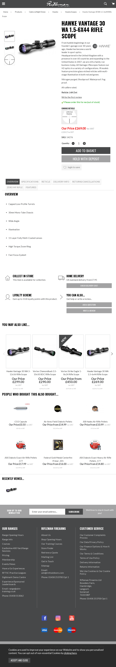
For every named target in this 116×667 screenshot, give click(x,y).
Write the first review (72, 97)
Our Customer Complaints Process (93, 536)
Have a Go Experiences (13, 568)
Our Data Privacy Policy (92, 542)
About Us (46, 535)
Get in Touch (47, 561)
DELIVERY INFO (61, 181)
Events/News (8, 564)
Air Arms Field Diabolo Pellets (58, 421)
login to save (73, 167)
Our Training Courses (51, 543)
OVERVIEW (12, 181)
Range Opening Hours (13, 535)
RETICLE (46, 181)
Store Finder (47, 548)
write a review (89, 310)
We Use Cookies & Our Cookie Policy (95, 572)
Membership (8, 559)
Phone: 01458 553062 (13, 595)
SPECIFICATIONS (29, 181)
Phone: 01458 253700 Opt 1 (55, 577)
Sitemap (45, 565)
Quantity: (65, 143)
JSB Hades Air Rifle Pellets (95, 421)
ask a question (89, 304)
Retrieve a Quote (49, 552)
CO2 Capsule (21, 421)
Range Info (7, 539)
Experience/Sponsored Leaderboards (13, 583)
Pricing (5, 555)
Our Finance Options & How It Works (94, 547)
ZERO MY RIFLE (15, 187)
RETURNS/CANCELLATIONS (86, 181)
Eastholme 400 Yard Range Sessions (15, 549)
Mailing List (47, 557)
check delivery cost (89, 285)
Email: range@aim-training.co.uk (11, 590)
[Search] (105, 3)
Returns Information (89, 566)
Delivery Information (90, 562)
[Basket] (112, 3)
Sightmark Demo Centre (14, 577)
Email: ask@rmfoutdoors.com (52, 571)
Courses (6, 543)
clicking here (70, 653)
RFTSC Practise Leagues (14, 572)
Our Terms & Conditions (92, 553)
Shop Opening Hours (51, 539)
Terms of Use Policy (89, 558)
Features (31, 187)
